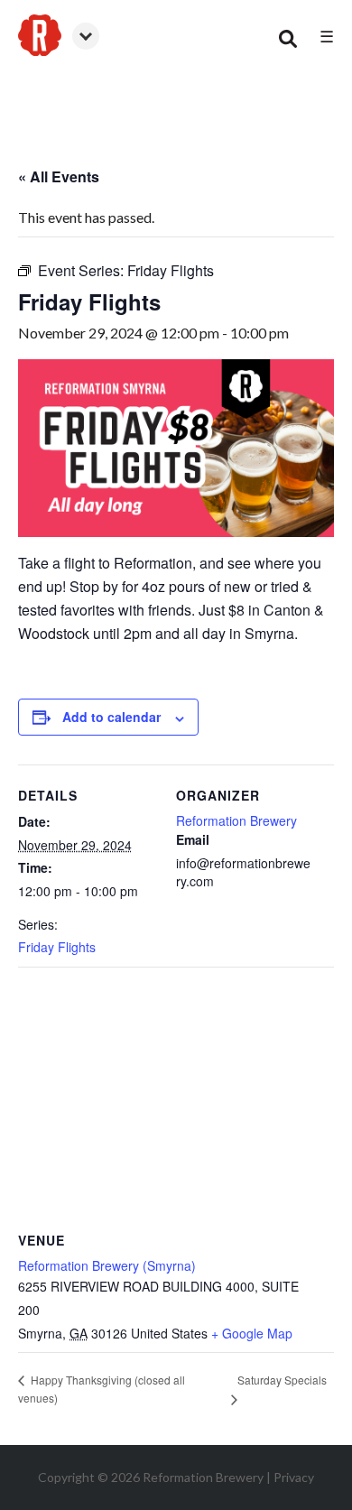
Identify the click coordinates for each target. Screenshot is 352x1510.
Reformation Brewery (236, 820)
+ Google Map (251, 1333)
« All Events (58, 176)
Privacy (293, 1477)
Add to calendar (111, 717)
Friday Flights (57, 947)
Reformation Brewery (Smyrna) (107, 1265)
